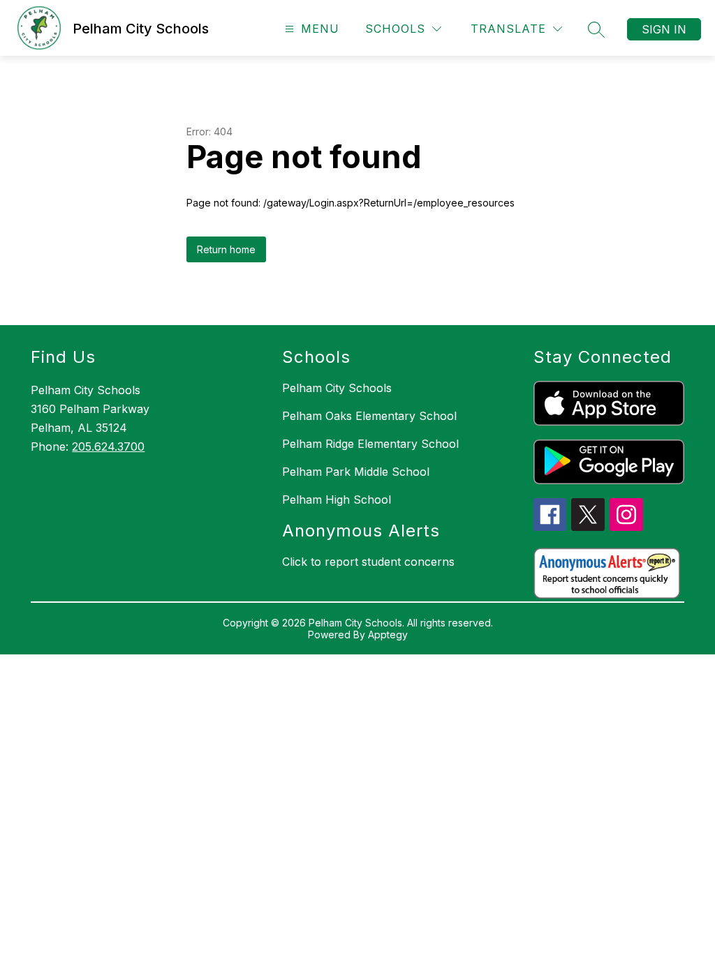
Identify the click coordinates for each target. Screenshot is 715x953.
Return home (226, 249)
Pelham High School (336, 499)
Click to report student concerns (368, 562)
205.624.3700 (108, 446)
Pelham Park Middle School (355, 472)
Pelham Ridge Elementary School (370, 444)
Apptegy (388, 634)
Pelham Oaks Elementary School (369, 416)
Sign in (664, 29)
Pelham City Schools (337, 388)
